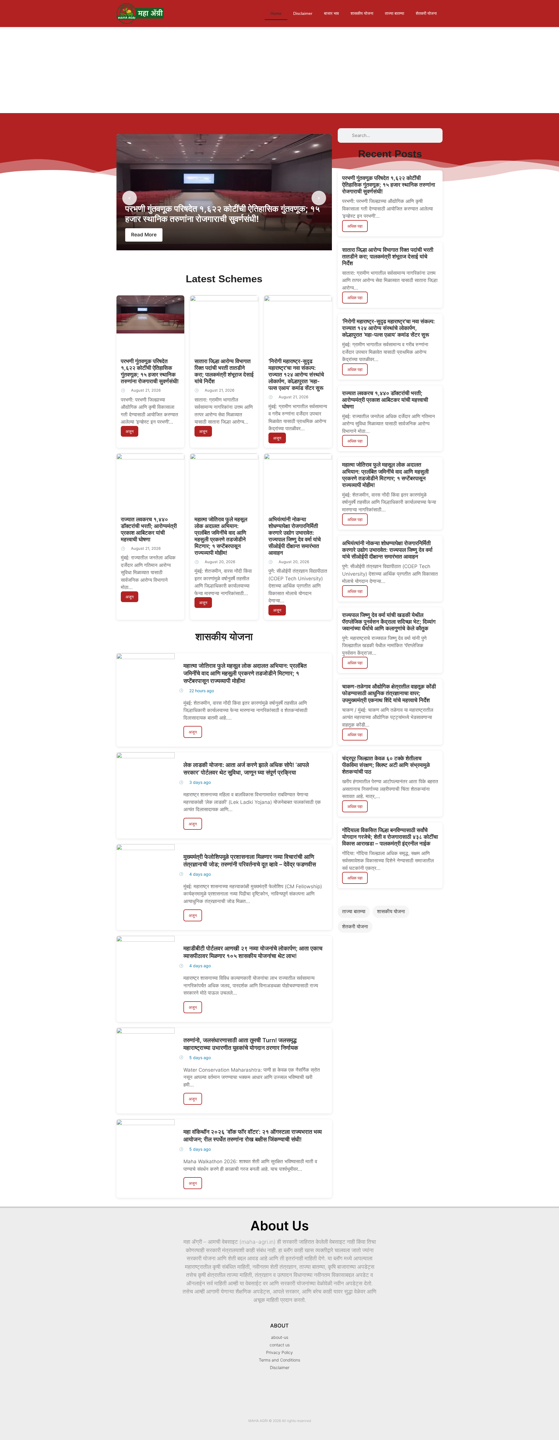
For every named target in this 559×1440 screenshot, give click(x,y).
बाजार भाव (331, 13)
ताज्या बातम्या (394, 13)
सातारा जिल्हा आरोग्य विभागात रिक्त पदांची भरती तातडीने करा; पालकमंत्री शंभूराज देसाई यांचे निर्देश (224, 371)
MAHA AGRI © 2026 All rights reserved (279, 1420)
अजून (129, 431)
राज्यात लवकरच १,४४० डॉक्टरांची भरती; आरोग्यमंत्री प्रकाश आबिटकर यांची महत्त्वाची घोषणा (149, 529)
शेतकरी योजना (426, 13)
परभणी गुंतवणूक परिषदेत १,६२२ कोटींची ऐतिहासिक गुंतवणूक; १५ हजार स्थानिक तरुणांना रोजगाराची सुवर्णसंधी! (222, 214)
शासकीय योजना (362, 13)
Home (276, 13)
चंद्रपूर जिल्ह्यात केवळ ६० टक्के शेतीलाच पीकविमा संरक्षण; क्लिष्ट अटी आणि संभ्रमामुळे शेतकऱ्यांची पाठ (386, 765)
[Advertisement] (174, 70)
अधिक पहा (354, 226)
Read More (144, 235)
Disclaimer (302, 13)
